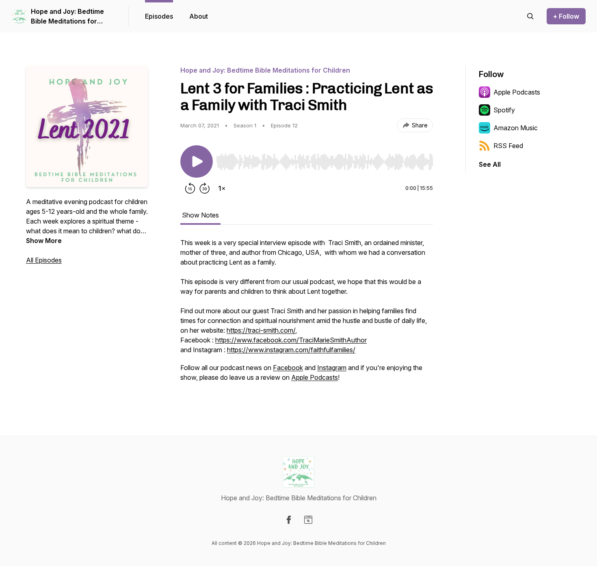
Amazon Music (515, 128)
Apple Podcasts (314, 377)
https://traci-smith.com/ (261, 330)
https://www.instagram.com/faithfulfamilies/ (291, 350)
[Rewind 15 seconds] (190, 188)
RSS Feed (508, 146)
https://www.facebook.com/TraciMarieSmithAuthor (291, 340)
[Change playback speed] (222, 188)
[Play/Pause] (196, 161)
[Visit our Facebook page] (289, 520)
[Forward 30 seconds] (204, 188)
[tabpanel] (306, 314)
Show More (44, 241)
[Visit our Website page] (308, 520)
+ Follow (566, 16)
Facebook (288, 368)
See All (490, 164)
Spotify (504, 110)
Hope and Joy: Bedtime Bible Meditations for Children (67, 16)
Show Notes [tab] (200, 215)
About (198, 16)
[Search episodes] (530, 16)
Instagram (331, 368)
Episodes (159, 16)
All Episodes (44, 260)
